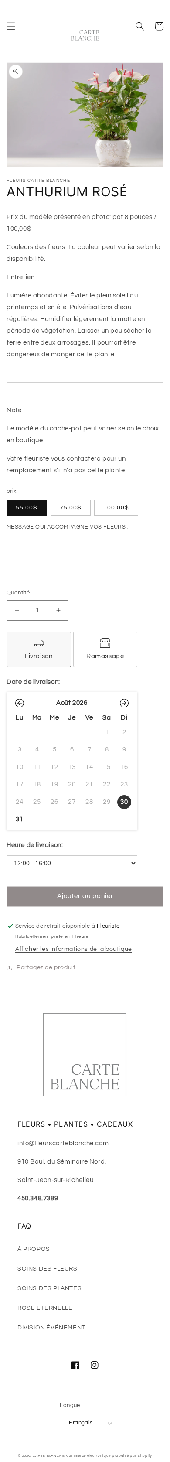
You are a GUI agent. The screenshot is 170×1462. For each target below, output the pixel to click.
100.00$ (116, 508)
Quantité (18, 593)
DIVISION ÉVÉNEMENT (51, 1328)
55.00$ (26, 508)
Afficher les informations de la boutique (73, 949)
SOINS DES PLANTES (49, 1288)
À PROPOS (33, 1249)
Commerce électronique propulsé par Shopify (109, 1456)
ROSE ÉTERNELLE (44, 1308)
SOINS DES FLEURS (47, 1269)
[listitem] (39, 649)
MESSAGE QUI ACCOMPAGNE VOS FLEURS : (68, 527)
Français (80, 1423)
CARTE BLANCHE (49, 1456)
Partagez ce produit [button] (46, 967)
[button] (10, 26)
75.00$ (71, 508)
